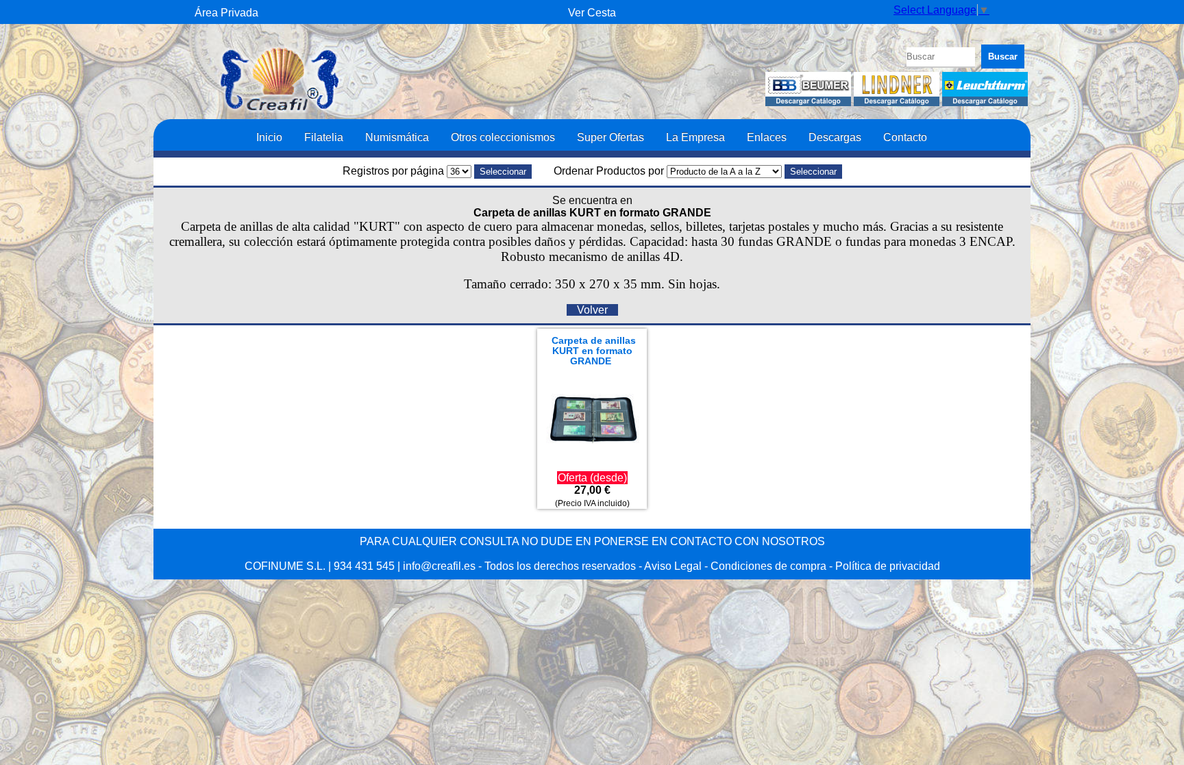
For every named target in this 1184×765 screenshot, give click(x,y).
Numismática (397, 136)
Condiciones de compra (768, 566)
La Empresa (695, 136)
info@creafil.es (439, 566)
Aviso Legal (673, 566)
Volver (592, 310)
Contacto (905, 136)
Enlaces (767, 136)
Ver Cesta (592, 12)
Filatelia (323, 136)
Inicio (269, 136)
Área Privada (226, 12)
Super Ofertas (610, 136)
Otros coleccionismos (503, 136)
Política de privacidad (887, 566)
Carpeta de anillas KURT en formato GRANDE (594, 351)
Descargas (835, 136)
